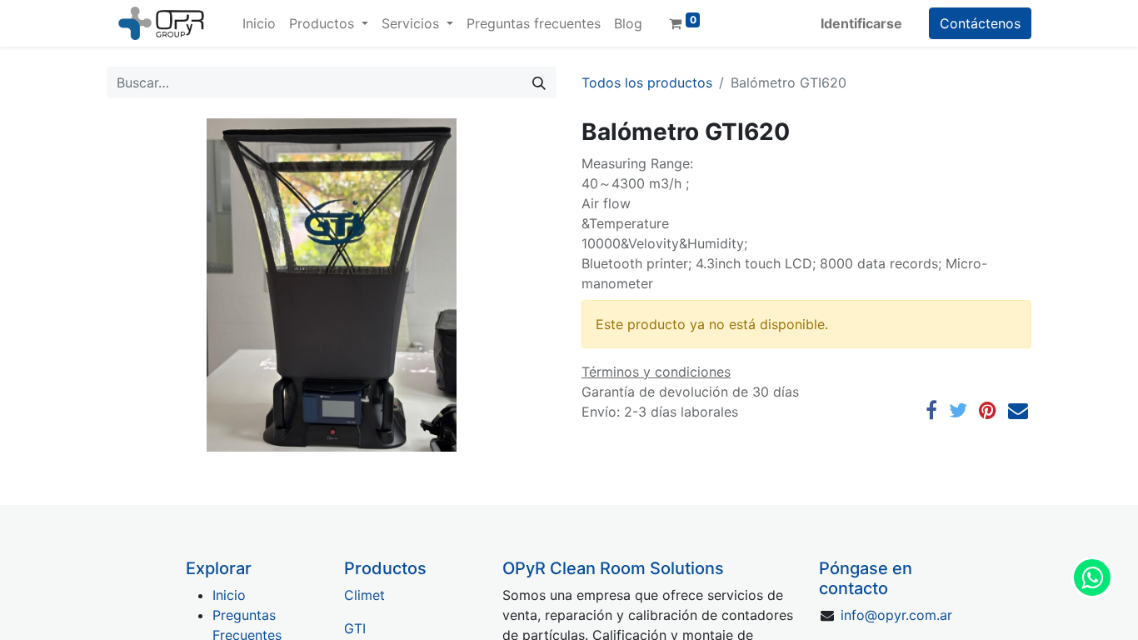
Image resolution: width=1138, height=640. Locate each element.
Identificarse (861, 23)
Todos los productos (646, 82)
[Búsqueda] (539, 82)
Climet (364, 595)
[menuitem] (259, 23)
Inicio (229, 595)
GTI (355, 628)
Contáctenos (980, 23)
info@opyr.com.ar (896, 615)
